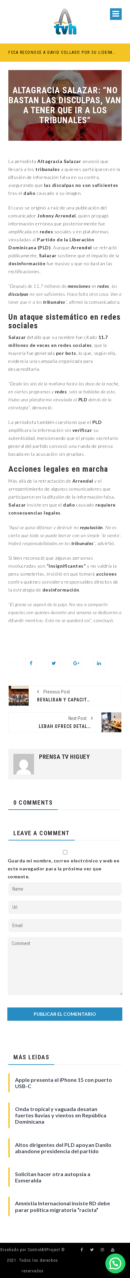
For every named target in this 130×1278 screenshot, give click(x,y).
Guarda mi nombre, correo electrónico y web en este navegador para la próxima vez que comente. (64, 868)
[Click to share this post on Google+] (76, 663)
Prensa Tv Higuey (64, 757)
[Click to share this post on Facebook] (31, 663)
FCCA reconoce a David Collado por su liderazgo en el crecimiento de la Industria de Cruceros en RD (62, 52)
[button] (115, 1263)
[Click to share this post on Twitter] (54, 663)
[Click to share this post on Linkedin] (99, 663)
